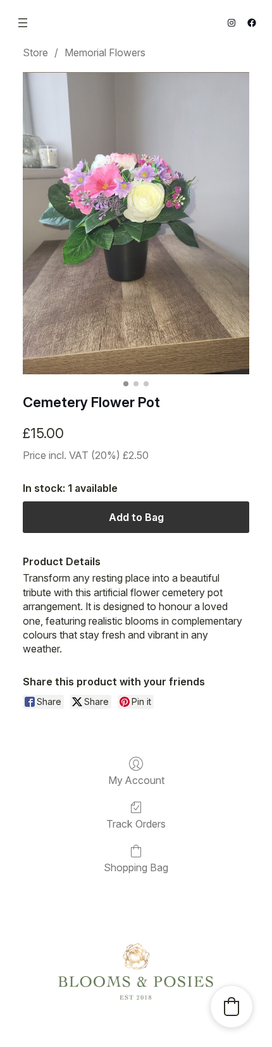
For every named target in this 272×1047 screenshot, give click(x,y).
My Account (136, 780)
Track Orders (136, 823)
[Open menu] (22, 22)
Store (35, 52)
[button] (231, 1006)
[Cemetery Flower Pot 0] (136, 223)
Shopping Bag (136, 867)
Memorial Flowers (105, 52)
